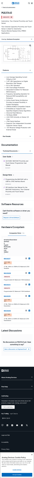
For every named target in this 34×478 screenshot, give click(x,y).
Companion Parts (16, 233)
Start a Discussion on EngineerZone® (15, 349)
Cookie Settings (17, 469)
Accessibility (5, 442)
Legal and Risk (5, 435)
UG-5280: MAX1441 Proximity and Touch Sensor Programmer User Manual (17, 163)
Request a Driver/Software (11, 217)
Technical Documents (11, 151)
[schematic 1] (17, 53)
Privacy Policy (5, 449)
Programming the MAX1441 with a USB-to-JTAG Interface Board (17, 180)
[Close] (32, 455)
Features (6, 70)
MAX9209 (7, 273)
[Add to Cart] (29, 258)
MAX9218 (7, 296)
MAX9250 (7, 311)
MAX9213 (7, 285)
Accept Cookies (17, 474)
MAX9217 (7, 258)
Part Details (7, 136)
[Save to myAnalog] (26, 258)
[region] (17, 465)
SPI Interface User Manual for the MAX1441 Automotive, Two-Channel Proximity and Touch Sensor (17, 189)
